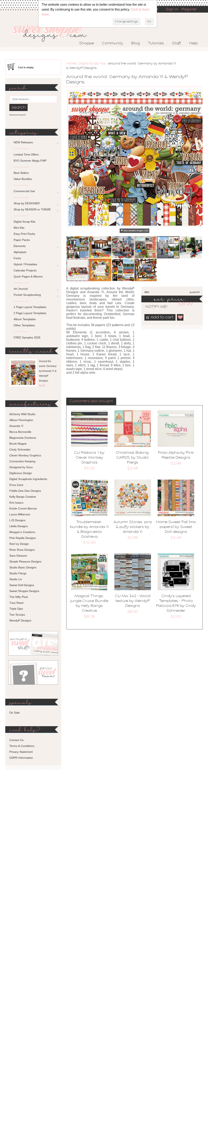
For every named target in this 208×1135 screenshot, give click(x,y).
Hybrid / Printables (25, 264)
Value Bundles (23, 179)
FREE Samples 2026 (27, 337)
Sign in (172, 9)
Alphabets (20, 252)
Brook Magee (18, 443)
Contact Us (16, 740)
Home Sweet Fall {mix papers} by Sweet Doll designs (176, 527)
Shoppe (86, 43)
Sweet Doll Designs (21, 585)
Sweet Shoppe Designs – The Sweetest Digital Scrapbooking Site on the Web (52, 32)
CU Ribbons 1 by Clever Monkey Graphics (89, 457)
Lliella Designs (18, 526)
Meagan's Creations (22, 532)
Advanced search (17, 115)
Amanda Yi (16, 426)
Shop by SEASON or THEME (32, 209)
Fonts (17, 258)
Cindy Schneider (19, 449)
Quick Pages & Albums (28, 276)
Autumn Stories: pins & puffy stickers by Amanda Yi (132, 527)
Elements (20, 246)
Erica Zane (16, 484)
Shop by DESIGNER (27, 203)
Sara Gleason (18, 555)
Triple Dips (16, 608)
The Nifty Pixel (18, 597)
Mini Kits (19, 227)
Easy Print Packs (24, 233)
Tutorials (156, 43)
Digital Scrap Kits (92, 63)
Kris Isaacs (16, 502)
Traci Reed (16, 602)
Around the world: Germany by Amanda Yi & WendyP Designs (47, 371)
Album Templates (25, 319)
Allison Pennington (21, 420)
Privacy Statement (21, 751)
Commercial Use (24, 191)
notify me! (152, 307)
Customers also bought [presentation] (91, 401)
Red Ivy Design (19, 543)
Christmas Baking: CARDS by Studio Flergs (133, 457)
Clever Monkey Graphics (25, 455)
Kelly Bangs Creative (22, 496)
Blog (135, 43)
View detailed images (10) (135, 230)
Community (112, 43)
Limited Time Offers (26, 154)
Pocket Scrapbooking (27, 294)
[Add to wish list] (180, 317)
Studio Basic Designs (22, 567)
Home (71, 63)
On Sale (14, 712)
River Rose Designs (22, 549)
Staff (176, 43)
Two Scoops (17, 614)
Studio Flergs (17, 573)
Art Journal (21, 288)
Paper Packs (22, 240)
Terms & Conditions (21, 746)
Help (193, 43)
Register (189, 9)
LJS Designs (17, 520)
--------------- (21, 148)
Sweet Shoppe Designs (24, 591)
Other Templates (24, 325)
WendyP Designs (20, 620)
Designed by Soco (21, 467)
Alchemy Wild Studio (22, 414)
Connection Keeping (22, 461)
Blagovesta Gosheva (22, 437)
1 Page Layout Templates (30, 307)
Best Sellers (21, 172)
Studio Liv (15, 579)
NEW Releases (23, 142)
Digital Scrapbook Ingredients (28, 479)
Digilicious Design (20, 473)
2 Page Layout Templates (30, 313)
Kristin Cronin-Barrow (23, 508)
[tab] (91, 401)
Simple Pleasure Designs (25, 561)
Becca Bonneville (20, 431)
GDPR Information (21, 757)
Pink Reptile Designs (22, 538)
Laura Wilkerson (19, 514)
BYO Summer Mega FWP (30, 160)
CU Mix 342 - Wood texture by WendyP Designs (132, 601)
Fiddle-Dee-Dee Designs (25, 490)
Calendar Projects (25, 270)
